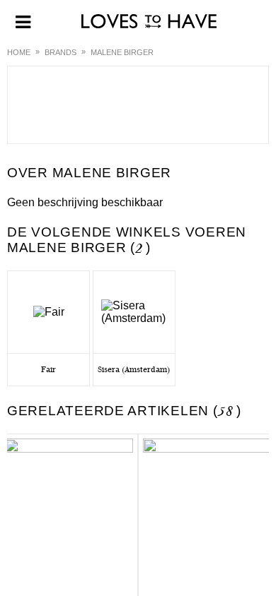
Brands (60, 52)
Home (18, 52)
